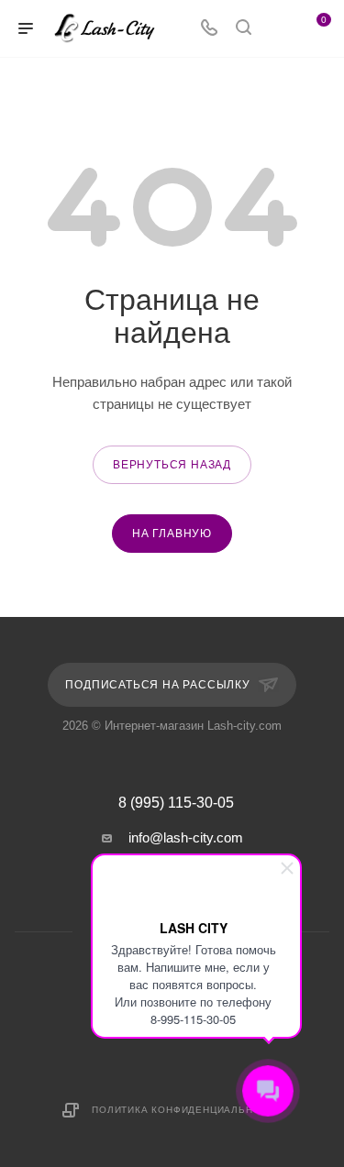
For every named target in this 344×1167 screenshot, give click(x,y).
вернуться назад (172, 464)
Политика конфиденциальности (187, 1110)
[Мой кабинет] (278, 29)
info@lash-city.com (185, 837)
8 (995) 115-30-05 (176, 803)
